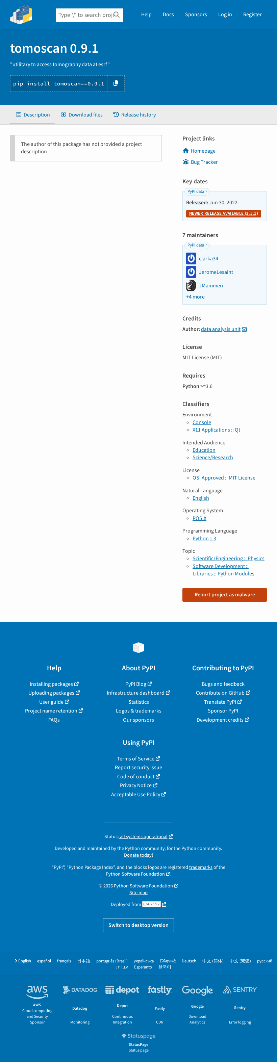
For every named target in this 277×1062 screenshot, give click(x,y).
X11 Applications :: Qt (216, 430)
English (201, 498)
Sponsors (196, 14)
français (64, 961)
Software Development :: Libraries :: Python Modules (223, 570)
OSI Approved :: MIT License (224, 478)
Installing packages (51, 684)
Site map (138, 892)
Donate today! (138, 855)
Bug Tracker (204, 162)
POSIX (199, 518)
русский (264, 961)
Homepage (203, 151)
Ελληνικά (168, 961)
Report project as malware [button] (225, 594)
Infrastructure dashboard (136, 693)
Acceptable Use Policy (135, 794)
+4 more (195, 297)
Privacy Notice (136, 785)
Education (204, 450)
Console (202, 422)
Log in (225, 14)
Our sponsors (138, 720)
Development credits (220, 720)
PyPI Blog (135, 684)
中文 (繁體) (240, 961)
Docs (168, 14)
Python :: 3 (204, 538)
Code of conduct (135, 776)
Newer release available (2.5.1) (223, 213)
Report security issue (138, 767)
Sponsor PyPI (223, 711)
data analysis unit (221, 329)
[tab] (32, 114)
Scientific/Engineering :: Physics (229, 558)
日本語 (83, 961)
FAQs (54, 720)
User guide (51, 702)
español (44, 961)
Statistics (138, 702)
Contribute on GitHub (220, 693)
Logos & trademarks (138, 711)
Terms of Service (135, 758)
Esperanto (143, 967)
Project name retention (51, 711)
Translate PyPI (220, 702)
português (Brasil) (112, 961)
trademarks (200, 867)
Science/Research (213, 457)
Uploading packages (51, 693)
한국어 (164, 967)
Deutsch (189, 961)
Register (252, 14)
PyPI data (195, 191)
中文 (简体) (213, 961)
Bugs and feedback (223, 684)
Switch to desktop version (138, 925)
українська (144, 961)
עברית (122, 967)
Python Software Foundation (135, 874)
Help (146, 14)
